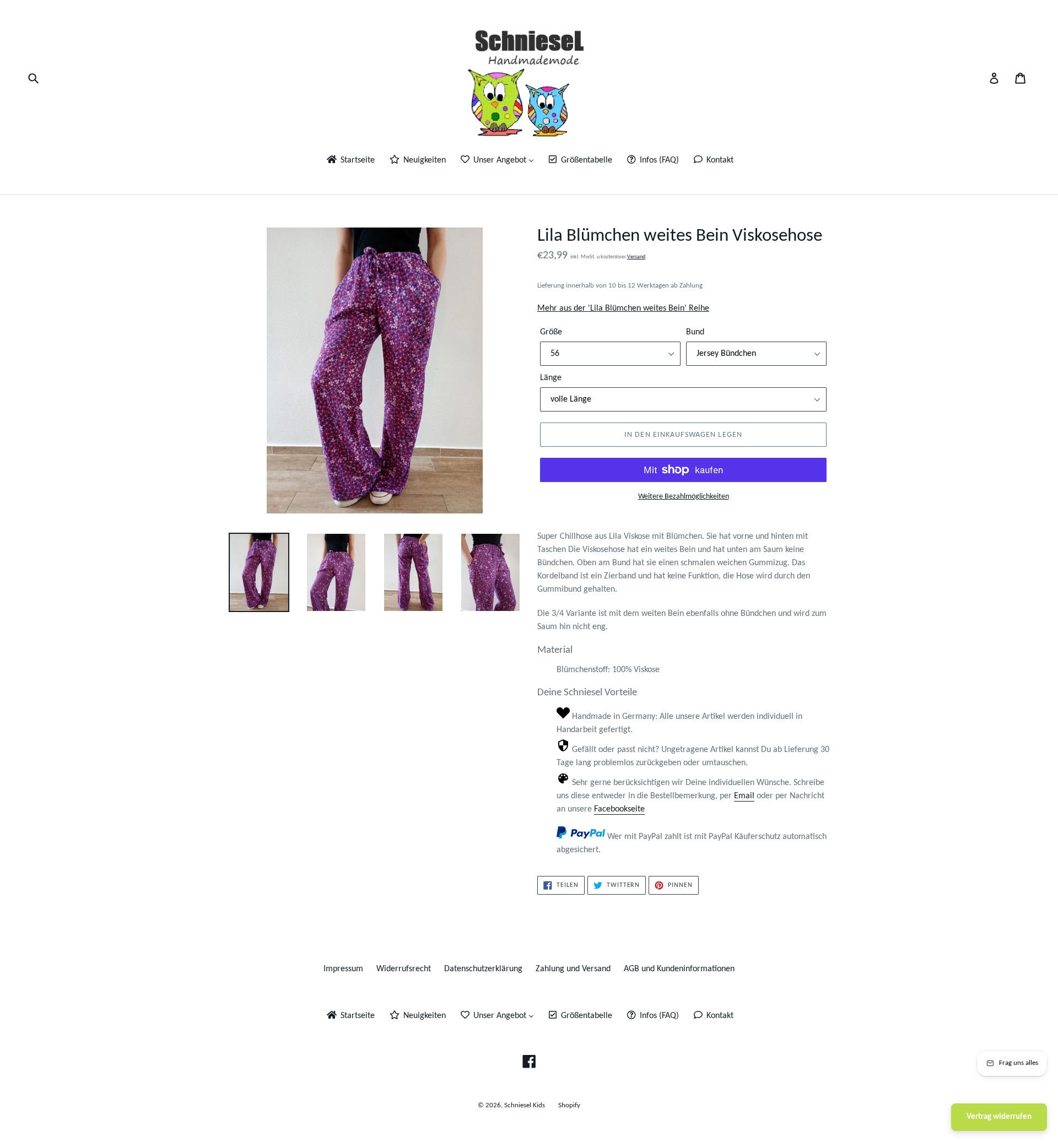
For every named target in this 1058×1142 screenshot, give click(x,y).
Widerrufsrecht (403, 969)
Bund (695, 332)
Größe (551, 332)
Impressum (343, 969)
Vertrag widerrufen (999, 1117)
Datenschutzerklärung (483, 969)
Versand (636, 257)
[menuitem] (350, 161)
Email (744, 796)
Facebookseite (619, 809)
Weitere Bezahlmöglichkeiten (683, 496)
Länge (551, 378)
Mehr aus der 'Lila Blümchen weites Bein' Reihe (623, 308)
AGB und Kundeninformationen (679, 969)
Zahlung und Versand (573, 969)
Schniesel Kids (524, 1105)
